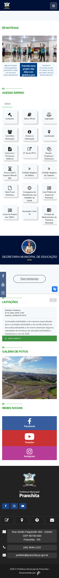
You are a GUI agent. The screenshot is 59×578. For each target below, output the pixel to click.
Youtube (29, 442)
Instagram (29, 456)
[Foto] (29, 377)
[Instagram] (3, 293)
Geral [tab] (7, 104)
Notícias (11, 27)
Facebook (29, 426)
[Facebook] (3, 276)
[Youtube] (3, 284)
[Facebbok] (5, 506)
